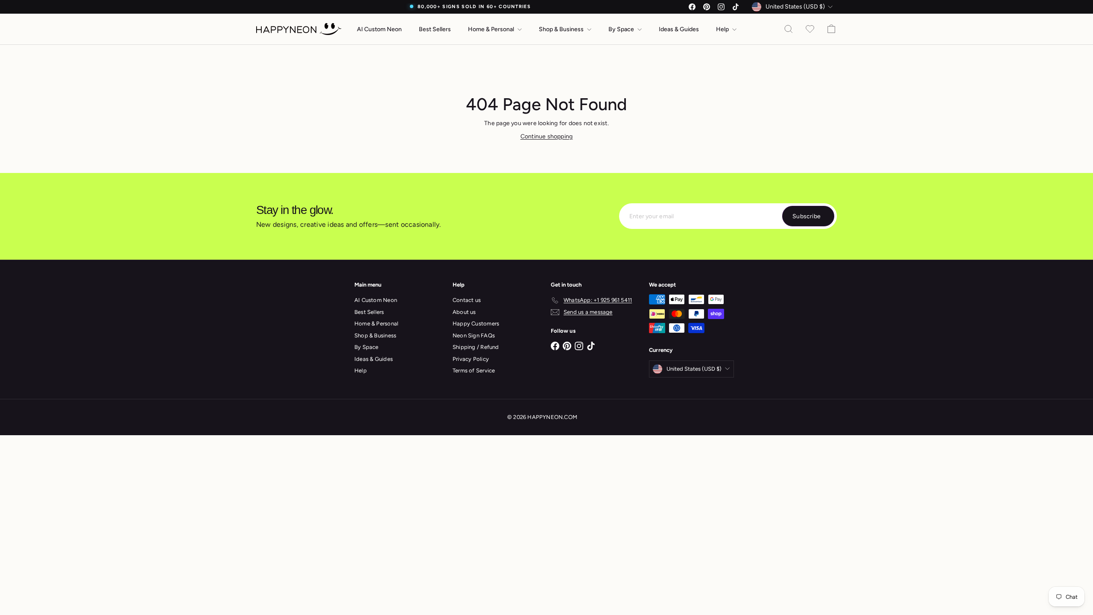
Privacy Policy (471, 359)
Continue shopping (546, 136)
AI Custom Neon (379, 29)
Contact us (467, 300)
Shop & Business (562, 29)
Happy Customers (476, 323)
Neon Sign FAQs (474, 335)
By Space (621, 29)
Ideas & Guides (679, 29)
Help (723, 29)
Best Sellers (435, 29)
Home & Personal (491, 29)
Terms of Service (474, 370)
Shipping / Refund (476, 347)
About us (464, 312)
